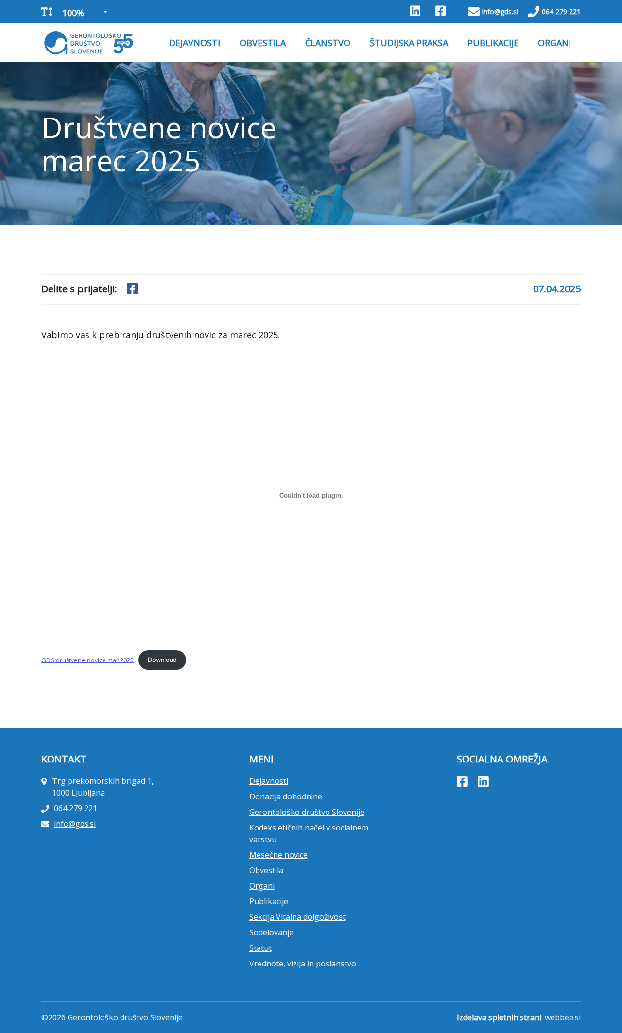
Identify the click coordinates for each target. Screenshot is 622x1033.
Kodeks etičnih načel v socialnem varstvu (308, 833)
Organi (554, 43)
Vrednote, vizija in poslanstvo (302, 963)
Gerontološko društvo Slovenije (306, 812)
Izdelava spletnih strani (499, 1017)
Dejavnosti (194, 43)
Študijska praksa (409, 43)
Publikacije (492, 43)
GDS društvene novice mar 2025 (87, 659)
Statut (260, 948)
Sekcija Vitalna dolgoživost (297, 917)
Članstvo (327, 43)
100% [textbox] (73, 12)
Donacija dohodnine (285, 796)
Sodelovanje (271, 932)
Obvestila (263, 43)
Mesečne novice (278, 854)
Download (162, 659)
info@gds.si (500, 11)
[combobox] (84, 11)
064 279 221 (561, 11)
